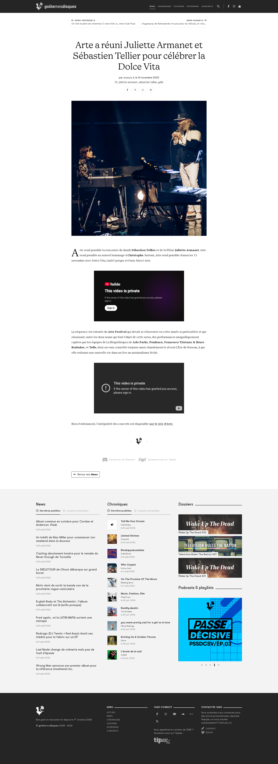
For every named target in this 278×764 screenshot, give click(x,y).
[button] (202, 665)
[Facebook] (228, 6)
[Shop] (239, 6)
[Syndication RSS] (157, 721)
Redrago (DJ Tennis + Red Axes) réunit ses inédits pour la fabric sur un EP (64, 635)
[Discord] (174, 714)
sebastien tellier (148, 82)
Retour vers (87, 474)
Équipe (209, 732)
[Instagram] (234, 6)
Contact (211, 729)
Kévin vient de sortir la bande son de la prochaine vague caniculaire (62, 587)
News (152, 6)
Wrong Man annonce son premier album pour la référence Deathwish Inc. (66, 667)
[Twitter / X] (135, 90)
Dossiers (179, 6)
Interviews (193, 6)
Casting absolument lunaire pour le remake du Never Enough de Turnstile (67, 555)
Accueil (111, 712)
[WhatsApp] (143, 90)
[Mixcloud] (191, 714)
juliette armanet (128, 82)
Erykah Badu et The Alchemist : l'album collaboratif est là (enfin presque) (62, 603)
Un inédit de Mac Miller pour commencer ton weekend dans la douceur (65, 539)
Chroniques (164, 6)
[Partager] (150, 90)
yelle (160, 82)
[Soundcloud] (183, 714)
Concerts (207, 6)
